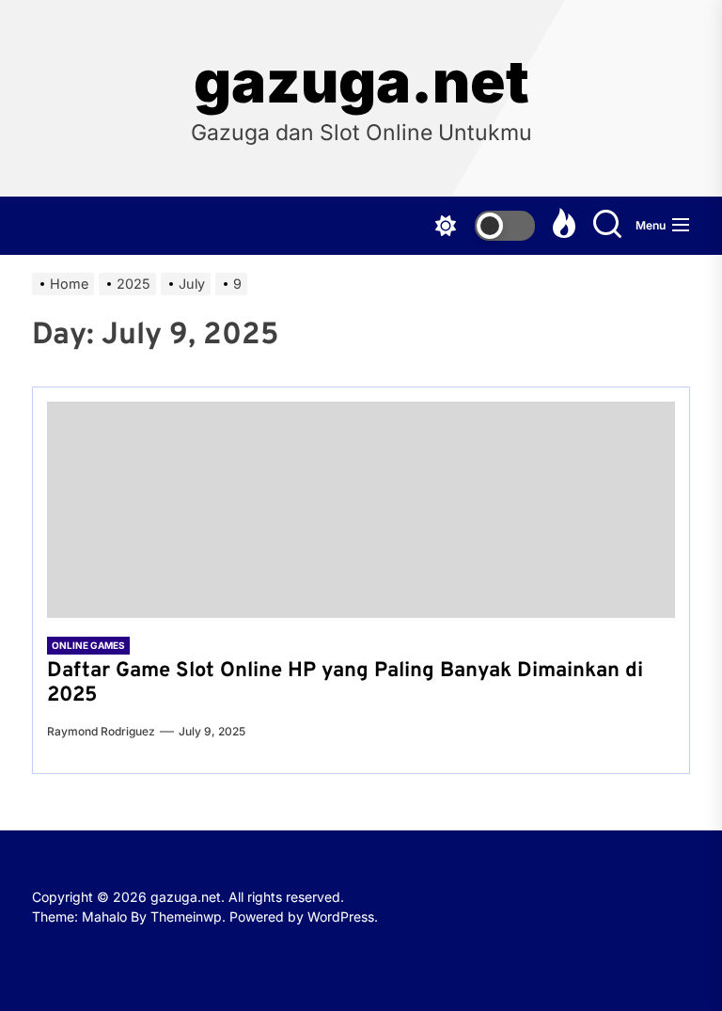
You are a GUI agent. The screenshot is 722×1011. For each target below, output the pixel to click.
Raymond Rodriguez (101, 731)
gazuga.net (361, 82)
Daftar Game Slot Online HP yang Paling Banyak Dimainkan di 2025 (345, 683)
